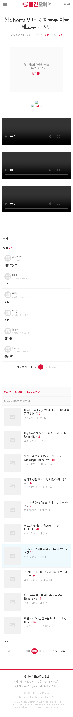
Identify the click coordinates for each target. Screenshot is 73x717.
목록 (5, 238)
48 (53, 460)
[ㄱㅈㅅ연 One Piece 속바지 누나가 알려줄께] (36, 509)
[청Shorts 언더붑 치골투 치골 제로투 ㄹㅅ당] (36, 555)
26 (31, 506)
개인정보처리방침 (33, 681)
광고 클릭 (36, 73)
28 (37, 529)
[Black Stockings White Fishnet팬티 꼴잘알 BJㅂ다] (36, 417)
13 (39, 599)
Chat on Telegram (28, 686)
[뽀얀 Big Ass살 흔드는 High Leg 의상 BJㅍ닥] (36, 625)
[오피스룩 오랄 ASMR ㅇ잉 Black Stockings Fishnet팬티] (36, 463)
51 (40, 413)
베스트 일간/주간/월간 (37, 676)
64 (34, 575)
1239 (54, 651)
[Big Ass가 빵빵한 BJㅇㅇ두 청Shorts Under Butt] (36, 440)
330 (27, 651)
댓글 (58, 34)
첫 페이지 (21, 367)
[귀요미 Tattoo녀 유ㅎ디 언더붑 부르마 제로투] (36, 579)
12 (31, 483)
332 (41, 651)
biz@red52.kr (50, 686)
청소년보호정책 (51, 681)
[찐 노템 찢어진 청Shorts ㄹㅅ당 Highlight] (36, 532)
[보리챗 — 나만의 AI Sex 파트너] (36, 391)
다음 (62, 651)
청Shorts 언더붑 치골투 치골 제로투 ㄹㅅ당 (36, 23)
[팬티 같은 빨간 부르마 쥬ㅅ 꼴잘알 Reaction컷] (36, 602)
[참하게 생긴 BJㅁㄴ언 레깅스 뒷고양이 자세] (36, 486)
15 (34, 622)
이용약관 (18, 681)
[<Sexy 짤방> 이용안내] (36, 401)
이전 (10, 651)
